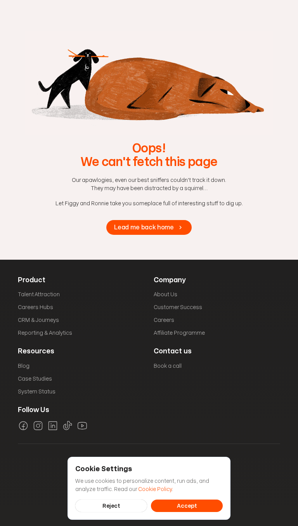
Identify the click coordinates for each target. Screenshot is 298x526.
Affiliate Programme (179, 333)
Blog (23, 366)
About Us (165, 294)
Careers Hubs (35, 307)
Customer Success (178, 307)
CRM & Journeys (38, 320)
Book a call (168, 366)
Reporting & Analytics (45, 333)
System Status (36, 391)
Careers (164, 320)
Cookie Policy (155, 489)
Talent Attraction (39, 294)
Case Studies (35, 379)
